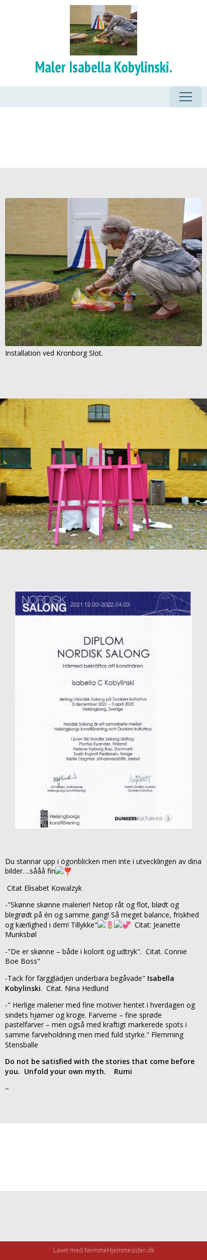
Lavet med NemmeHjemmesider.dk (103, 1250)
